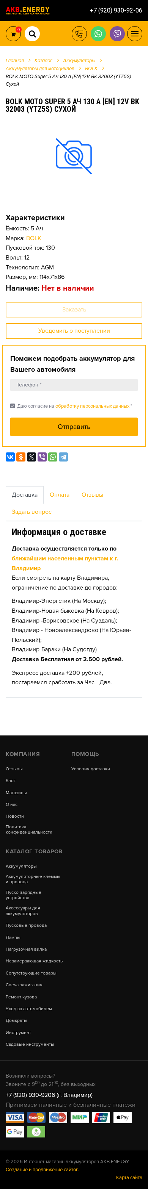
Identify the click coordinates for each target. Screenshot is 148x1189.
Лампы (13, 937)
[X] (31, 457)
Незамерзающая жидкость (34, 961)
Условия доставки (90, 769)
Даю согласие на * (71, 406)
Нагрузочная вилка (26, 949)
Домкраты (16, 1020)
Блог (11, 781)
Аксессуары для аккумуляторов (23, 911)
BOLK (33, 238)
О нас (11, 804)
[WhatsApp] (52, 457)
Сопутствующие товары (31, 973)
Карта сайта (129, 1178)
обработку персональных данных (92, 406)
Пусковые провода (26, 925)
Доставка (25, 495)
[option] (74, 156)
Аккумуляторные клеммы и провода (33, 879)
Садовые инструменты (30, 1044)
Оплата (59, 495)
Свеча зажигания (24, 985)
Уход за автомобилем (29, 1009)
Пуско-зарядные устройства (23, 895)
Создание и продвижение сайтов (42, 1170)
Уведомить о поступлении (74, 331)
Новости (15, 816)
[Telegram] (63, 457)
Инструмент (18, 1033)
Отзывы (92, 495)
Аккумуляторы (21, 866)
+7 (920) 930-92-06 (116, 10)
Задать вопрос (32, 512)
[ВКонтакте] (10, 457)
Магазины (16, 793)
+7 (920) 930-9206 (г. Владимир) (49, 1095)
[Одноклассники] (20, 457)
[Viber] (42, 457)
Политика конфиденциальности (29, 829)
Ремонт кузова (21, 997)
